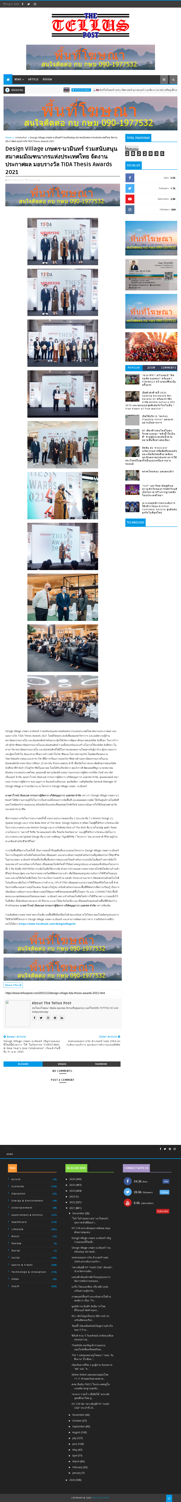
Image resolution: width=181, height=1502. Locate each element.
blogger (23, 1063)
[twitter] (28, 4)
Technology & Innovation (28, 1272)
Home (8, 137)
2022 (72, 1202)
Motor (15, 1236)
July (74, 1438)
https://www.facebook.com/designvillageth (47, 923)
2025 (72, 1185)
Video (15, 1279)
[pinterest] (170, 1149)
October (77, 1420)
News (17, 79)
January (76, 1472)
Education (18, 1193)
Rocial (15, 1250)
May (75, 1449)
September (79, 1426)
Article (33, 79)
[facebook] (22, 4)
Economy (17, 1186)
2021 (72, 1208)
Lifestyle (17, 1229)
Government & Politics (27, 1215)
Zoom (151, 367)
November (78, 1414)
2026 (72, 1179)
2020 (72, 1480)
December (78, 1213)
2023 (72, 1196)
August (76, 1432)
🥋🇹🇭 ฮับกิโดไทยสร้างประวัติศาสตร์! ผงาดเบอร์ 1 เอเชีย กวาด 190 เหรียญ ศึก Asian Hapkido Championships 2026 (115, 90)
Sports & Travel (43, 90)
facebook (101, 1063)
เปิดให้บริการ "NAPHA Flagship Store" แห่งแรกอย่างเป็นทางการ (158, 419)
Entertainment (21, 1207)
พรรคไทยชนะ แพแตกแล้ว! (158, 471)
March (76, 1461)
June (75, 1444)
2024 (72, 1190)
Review (47, 79)
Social (15, 1257)
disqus (62, 1063)
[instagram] (34, 4)
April (75, 1455)
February (77, 1467)
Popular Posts (134, 368)
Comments (168, 367)
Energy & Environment (27, 1200)
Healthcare (19, 1222)
